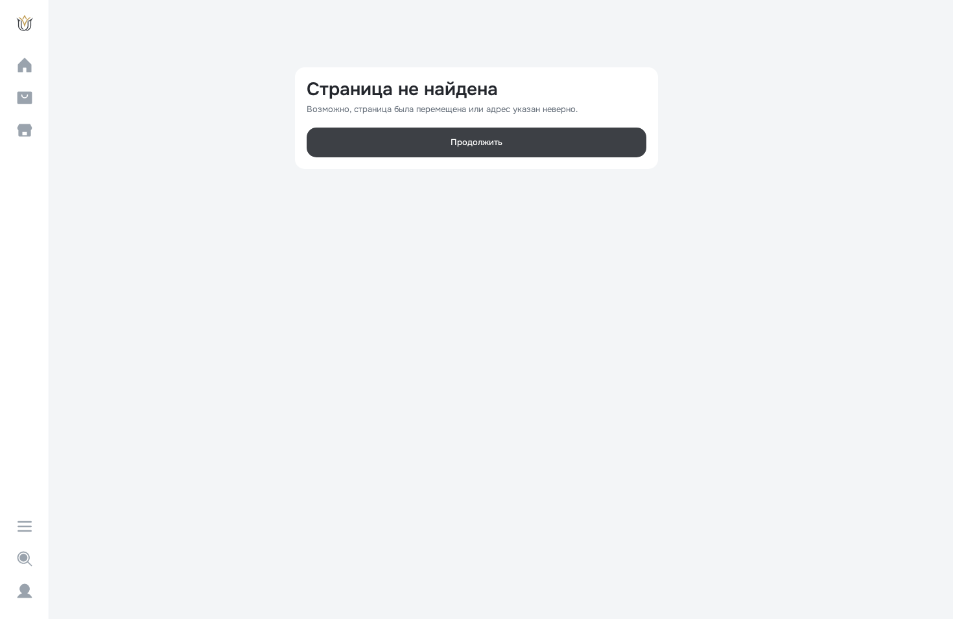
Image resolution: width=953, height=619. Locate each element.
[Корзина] (24, 97)
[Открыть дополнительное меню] (24, 526)
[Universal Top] (25, 23)
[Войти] (24, 591)
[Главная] (24, 65)
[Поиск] (24, 558)
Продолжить (476, 142)
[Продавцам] (24, 130)
